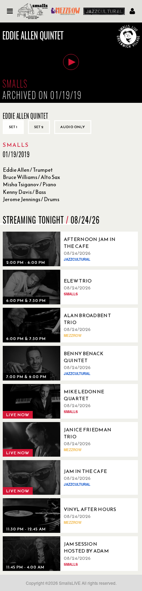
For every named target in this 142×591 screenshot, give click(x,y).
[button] (71, 62)
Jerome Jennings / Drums (31, 199)
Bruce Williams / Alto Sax (31, 177)
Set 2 (39, 126)
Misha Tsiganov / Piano (29, 184)
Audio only (72, 126)
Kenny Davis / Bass (24, 192)
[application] (71, 63)
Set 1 (13, 126)
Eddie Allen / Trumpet (28, 170)
